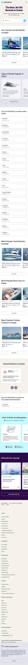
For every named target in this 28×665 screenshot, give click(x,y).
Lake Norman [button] (4, 616)
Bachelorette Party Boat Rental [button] (8, 574)
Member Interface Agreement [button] (8, 532)
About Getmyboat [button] (5, 516)
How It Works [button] (4, 544)
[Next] (15, 387)
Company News (5, 584)
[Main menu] (26, 2)
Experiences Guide (6, 588)
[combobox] (12, 20)
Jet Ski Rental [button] (4, 561)
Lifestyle (3, 586)
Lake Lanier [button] (4, 603)
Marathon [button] (4, 623)
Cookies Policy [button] (5, 528)
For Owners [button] (4, 546)
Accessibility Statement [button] (6, 530)
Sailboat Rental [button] (5, 572)
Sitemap (3, 535)
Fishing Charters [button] (5, 563)
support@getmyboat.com (7, 635)
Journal (3, 580)
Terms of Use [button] (13, 651)
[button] (11, 43)
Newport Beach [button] (5, 612)
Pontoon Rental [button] (5, 567)
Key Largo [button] (4, 619)
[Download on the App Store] (9, 447)
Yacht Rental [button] (4, 570)
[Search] (24, 20)
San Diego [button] (4, 607)
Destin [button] (3, 621)
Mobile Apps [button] (4, 549)
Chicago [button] (3, 614)
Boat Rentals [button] (4, 558)
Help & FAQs (4, 630)
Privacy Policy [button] (4, 655)
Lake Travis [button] (4, 609)
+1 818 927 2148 (5, 633)
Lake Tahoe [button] (4, 605)
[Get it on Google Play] (19, 447)
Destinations (4, 591)
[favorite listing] (20, 50)
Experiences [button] (5, 555)
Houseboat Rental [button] (5, 565)
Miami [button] (3, 600)
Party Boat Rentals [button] (5, 577)
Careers (3, 519)
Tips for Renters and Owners (8, 593)
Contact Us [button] (4, 537)
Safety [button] (3, 551)
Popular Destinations (7, 597)
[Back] (12, 387)
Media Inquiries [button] (5, 521)
